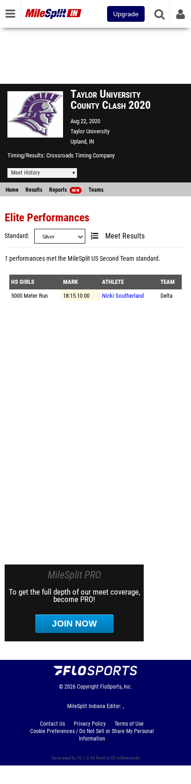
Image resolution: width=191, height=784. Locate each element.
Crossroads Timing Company (80, 155)
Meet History (25, 172)
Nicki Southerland (123, 295)
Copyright (88, 687)
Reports (64, 190)
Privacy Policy (90, 724)
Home (12, 190)
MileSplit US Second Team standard (113, 259)
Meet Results (125, 236)
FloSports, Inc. (116, 687)
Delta (166, 295)
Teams (96, 190)
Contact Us (52, 724)
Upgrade (126, 14)
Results (33, 190)
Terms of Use (129, 724)
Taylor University (89, 131)
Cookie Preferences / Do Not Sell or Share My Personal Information (92, 735)
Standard (16, 236)
